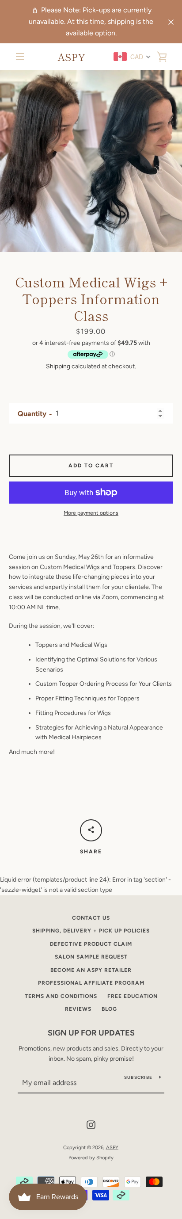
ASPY (71, 56)
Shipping (58, 366)
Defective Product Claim (91, 944)
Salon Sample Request (91, 957)
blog (109, 1009)
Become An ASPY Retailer (91, 970)
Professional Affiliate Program (91, 983)
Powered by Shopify (91, 1157)
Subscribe (138, 1077)
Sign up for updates (91, 1033)
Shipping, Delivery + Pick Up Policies (91, 931)
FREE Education (132, 996)
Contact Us (91, 918)
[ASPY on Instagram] (91, 1124)
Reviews (78, 1009)
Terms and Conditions (61, 996)
